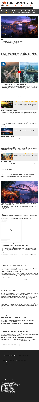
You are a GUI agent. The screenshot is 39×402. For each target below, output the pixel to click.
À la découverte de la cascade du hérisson (8, 390)
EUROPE (14, 8)
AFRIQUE (4, 8)
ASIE (11, 8)
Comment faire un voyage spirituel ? (7, 381)
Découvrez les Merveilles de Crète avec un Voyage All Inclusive (11, 362)
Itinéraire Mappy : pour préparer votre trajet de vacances (10, 385)
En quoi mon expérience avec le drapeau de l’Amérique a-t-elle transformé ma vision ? (13, 346)
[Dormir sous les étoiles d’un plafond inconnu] (7, 134)
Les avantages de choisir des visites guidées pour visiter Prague (11, 379)
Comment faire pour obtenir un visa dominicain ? (9, 378)
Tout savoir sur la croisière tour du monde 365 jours (9, 368)
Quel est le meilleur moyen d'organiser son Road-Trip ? (10, 364)
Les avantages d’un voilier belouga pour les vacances (9, 366)
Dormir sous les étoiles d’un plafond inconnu (20, 128)
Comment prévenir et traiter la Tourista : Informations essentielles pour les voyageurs (14, 363)
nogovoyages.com (25, 355)
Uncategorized (4, 33)
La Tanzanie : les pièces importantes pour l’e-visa (9, 367)
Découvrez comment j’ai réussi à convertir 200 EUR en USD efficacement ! (10, 344)
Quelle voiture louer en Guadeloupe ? (7, 386)
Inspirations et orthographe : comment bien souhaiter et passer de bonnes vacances (14, 360)
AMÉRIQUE (8, 8)
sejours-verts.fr (20, 355)
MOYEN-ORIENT (26, 8)
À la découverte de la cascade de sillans (8, 388)
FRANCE (18, 8)
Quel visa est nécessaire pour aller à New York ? (8, 377)
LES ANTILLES (21, 8)
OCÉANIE (31, 8)
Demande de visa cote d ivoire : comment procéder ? (9, 380)
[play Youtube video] (19, 72)
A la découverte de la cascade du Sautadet (8, 389)
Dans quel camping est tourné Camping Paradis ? (9, 383)
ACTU (2, 8)
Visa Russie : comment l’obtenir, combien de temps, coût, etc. (11, 384)
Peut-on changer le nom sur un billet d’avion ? (8, 391)
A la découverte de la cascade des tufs (7, 387)
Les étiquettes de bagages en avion (7, 365)
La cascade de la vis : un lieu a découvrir (7, 361)
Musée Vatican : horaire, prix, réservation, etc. (8, 382)
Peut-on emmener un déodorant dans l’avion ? (8, 392)
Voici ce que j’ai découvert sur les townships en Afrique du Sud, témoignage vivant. (26, 153)
